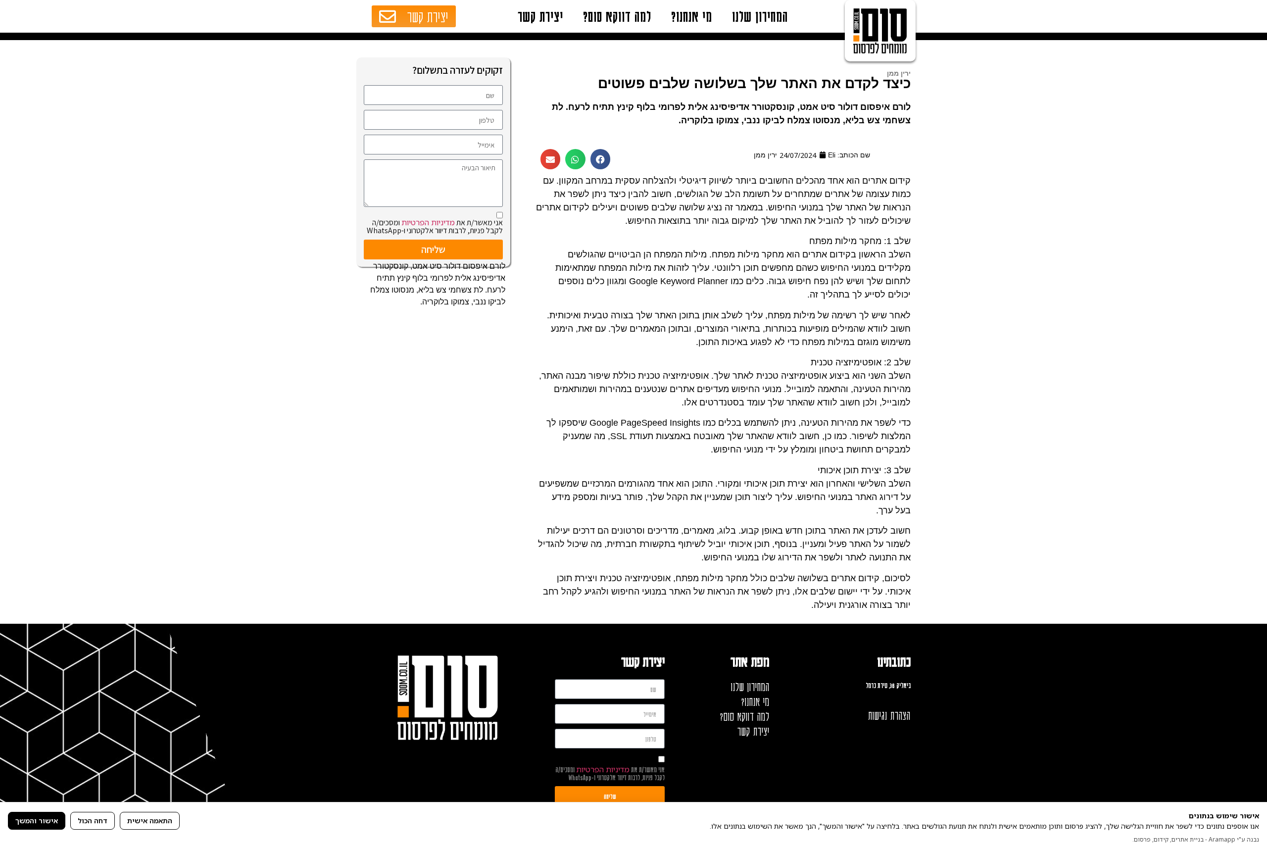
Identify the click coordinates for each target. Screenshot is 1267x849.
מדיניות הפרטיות (428, 222)
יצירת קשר (540, 16)
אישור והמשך (36, 820)
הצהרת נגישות (889, 715)
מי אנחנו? (691, 16)
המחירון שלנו (760, 16)
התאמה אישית (149, 820)
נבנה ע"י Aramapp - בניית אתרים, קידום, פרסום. (1195, 839)
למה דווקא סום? (617, 16)
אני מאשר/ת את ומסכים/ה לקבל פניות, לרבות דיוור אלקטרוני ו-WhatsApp (435, 226)
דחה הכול (92, 820)
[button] (600, 159)
